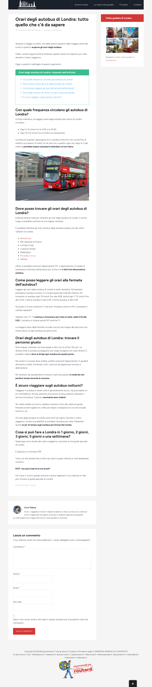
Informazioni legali (84, 651)
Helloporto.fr (51, 654)
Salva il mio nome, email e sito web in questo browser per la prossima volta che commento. (50, 621)
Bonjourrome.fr (63, 654)
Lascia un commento (53, 30)
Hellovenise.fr (90, 654)
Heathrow (26, 238)
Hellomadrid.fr (132, 654)
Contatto (72, 651)
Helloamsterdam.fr (104, 654)
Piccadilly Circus (28, 255)
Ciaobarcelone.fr (77, 654)
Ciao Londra (27, 4)
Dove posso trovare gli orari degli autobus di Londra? (47, 84)
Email (16, 588)
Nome (17, 574)
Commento (19, 546)
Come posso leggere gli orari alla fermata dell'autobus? (48, 88)
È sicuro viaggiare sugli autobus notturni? (42, 97)
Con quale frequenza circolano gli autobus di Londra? (48, 79)
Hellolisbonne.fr (38, 654)
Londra (33, 485)
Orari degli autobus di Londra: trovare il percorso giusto (49, 92)
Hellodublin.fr (70, 657)
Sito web (17, 602)
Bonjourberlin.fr (119, 654)
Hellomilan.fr (82, 657)
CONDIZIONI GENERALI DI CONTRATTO (110, 651)
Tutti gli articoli (61, 651)
